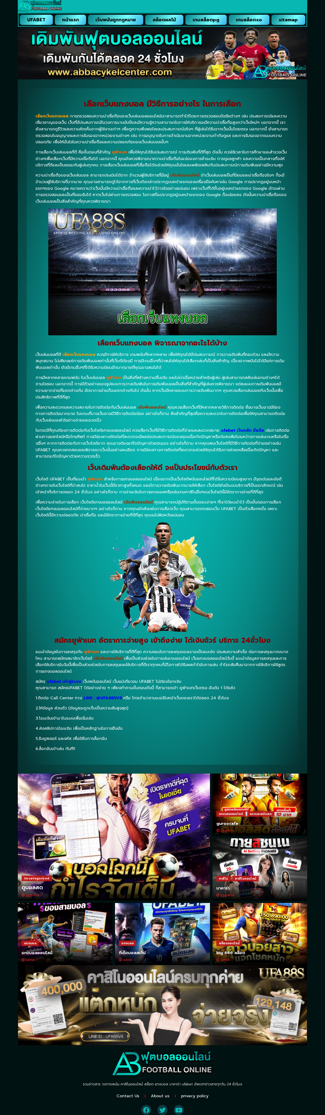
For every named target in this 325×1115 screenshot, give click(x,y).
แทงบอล (30, 943)
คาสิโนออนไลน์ (245, 878)
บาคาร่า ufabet (181, 1084)
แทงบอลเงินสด (261, 814)
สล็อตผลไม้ (164, 19)
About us (160, 1096)
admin (30, 959)
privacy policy (194, 1096)
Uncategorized (37, 878)
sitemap (288, 19)
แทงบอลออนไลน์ (231, 814)
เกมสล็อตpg (206, 19)
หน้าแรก (70, 19)
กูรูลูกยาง (32, 895)
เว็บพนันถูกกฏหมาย (115, 19)
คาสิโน (223, 878)
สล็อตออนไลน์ (229, 943)
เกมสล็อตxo (249, 19)
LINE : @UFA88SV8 (103, 698)
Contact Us (128, 1096)
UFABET (36, 19)
